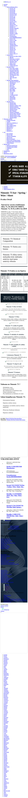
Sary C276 (13, 600)
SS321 (11, 100)
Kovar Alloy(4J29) (14, 69)
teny (5, 132)
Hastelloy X (12, 27)
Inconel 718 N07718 (5, 541)
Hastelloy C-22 (13, 32)
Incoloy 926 (12, 39)
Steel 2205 (12, 96)
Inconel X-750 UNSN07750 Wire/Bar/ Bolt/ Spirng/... (15, 506)
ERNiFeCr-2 (10, 128)
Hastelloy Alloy (4, 571)
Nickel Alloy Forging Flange (13, 140)
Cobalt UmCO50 (14, 65)
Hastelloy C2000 (14, 33)
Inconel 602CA (13, 13)
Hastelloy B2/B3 (5, 548)
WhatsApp (6, 609)
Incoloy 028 (12, 52)
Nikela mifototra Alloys (12, 7)
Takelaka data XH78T (15, 599)
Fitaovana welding (8, 119)
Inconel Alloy (4, 570)
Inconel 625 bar (7, 601)
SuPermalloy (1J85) (14, 72)
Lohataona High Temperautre (13, 141)
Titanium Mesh (13, 117)
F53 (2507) (12, 87)
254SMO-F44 (13, 88)
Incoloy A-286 (13, 40)
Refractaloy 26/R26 (5, 547)
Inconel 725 (12, 16)
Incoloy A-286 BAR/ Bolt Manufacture (14, 467)
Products (6, 187)
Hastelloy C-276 (13, 25)
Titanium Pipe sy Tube (15, 108)
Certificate (9, 148)
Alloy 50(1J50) (13, 77)
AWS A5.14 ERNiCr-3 (12, 123)
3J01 (11, 79)
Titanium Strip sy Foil (15, 115)
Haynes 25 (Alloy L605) (15, 56)
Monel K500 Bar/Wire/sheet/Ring (14, 418)
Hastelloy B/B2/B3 (14, 28)
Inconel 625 (12, 9)
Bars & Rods (10, 133)
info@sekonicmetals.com (11, 156)
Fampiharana (7, 151)
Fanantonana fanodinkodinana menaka (10, 564)
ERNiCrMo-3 (10, 124)
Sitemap (5, 596)
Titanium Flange (13, 109)
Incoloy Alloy (4, 573)
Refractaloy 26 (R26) (15, 59)
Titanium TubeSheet (14, 112)
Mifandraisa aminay (8, 153)
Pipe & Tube (10, 135)
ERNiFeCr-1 (10, 131)
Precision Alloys (10, 67)
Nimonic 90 (12, 48)
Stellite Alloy (13, 64)
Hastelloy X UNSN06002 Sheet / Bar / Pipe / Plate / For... (14, 495)
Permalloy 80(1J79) (14, 71)
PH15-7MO (12, 91)
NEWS (5, 152)
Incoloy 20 (12, 51)
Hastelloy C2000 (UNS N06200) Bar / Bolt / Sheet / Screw (15, 515)
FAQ (8, 149)
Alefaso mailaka (4, 605)
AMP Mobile (7, 597)
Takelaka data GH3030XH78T (8, 543)
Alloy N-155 (13, 63)
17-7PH (11, 93)
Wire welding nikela (11, 125)
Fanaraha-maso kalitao (12, 147)
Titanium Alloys (10, 101)
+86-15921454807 (14, 527)
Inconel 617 (12, 19)
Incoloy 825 (12, 35)
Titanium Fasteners (14, 107)
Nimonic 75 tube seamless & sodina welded (14, 345)
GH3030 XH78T (14, 45)
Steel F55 (12, 85)
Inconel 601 (12, 12)
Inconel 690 (12, 20)
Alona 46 (12, 76)
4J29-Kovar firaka (5, 545)
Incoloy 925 (12, 43)
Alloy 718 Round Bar (22, 600)
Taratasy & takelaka (11, 136)
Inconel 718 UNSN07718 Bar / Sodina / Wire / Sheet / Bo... (15, 486)
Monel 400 (12, 23)
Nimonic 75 (12, 47)
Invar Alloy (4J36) (14, 68)
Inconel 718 (12, 8)
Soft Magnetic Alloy (14, 75)
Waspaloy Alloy (13, 61)
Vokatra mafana (7, 595)
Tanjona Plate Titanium (15, 113)
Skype (2, 607)
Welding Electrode (11, 120)
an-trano (5, 4)
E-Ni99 (8, 121)
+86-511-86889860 (11, 157)
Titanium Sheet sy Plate (15, 116)
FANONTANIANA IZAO (7, 582)
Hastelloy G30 (13, 29)
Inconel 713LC (13, 21)
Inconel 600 (12, 11)
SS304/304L (13, 97)
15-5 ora (12, 92)
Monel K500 (13, 24)
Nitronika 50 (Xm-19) (15, 81)
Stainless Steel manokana (12, 80)
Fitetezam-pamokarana (12, 145)
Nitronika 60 (13, 83)
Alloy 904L (12, 84)
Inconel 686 (12, 17)
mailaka (2, 611)
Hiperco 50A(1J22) (14, 73)
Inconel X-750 (13, 15)
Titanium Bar (13, 103)
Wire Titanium (13, 111)
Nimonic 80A (13, 44)
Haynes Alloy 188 (14, 60)
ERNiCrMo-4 (10, 127)
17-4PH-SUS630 (14, 95)
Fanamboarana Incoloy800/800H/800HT (16, 37)
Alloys (5, 5)
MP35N (11, 57)
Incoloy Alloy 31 (14, 53)
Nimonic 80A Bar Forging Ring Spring (16, 419)
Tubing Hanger (10, 143)
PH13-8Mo (12, 89)
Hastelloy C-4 (13, 31)
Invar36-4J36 (4, 544)
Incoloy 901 (12, 41)
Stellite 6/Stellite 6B (5, 539)
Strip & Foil (9, 137)
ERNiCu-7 (9, 129)
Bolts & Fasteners (11, 139)
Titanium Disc (13, 104)
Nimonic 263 (13, 49)
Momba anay (7, 144)
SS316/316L (13, 99)
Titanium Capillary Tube (15, 105)
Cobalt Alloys (10, 55)
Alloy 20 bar (6, 599)
